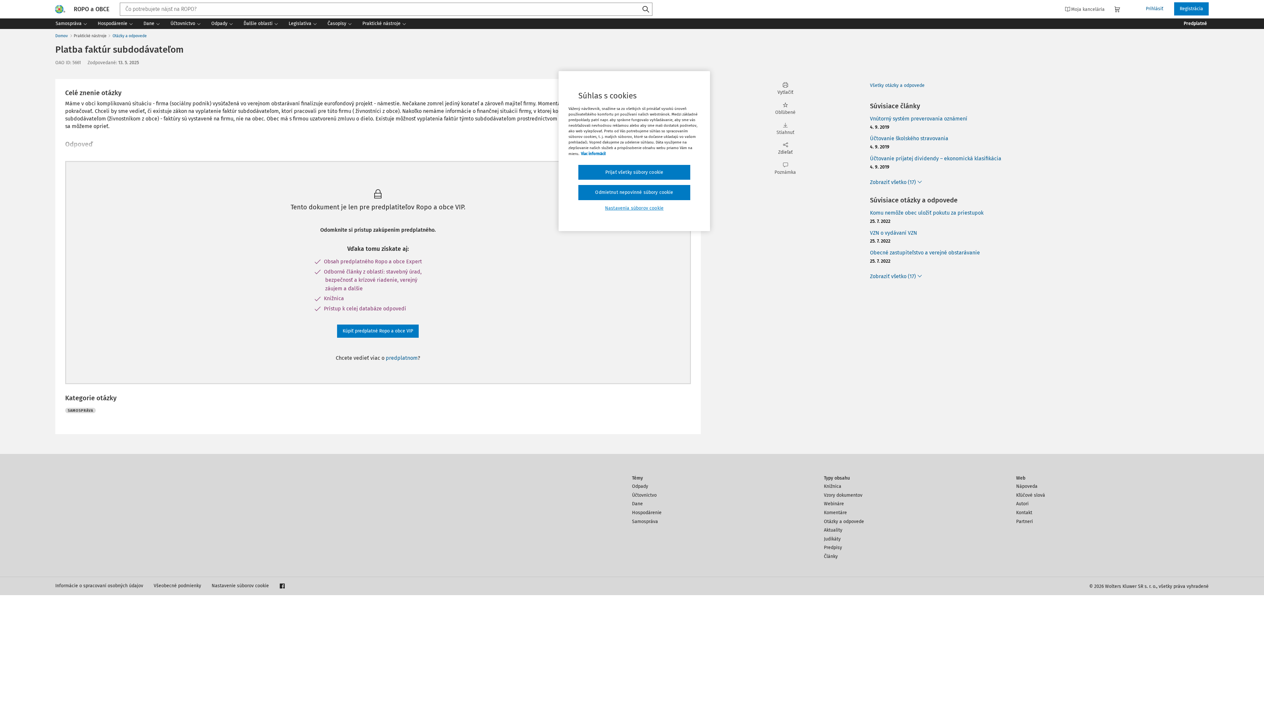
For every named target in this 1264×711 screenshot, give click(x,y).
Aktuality (833, 530)
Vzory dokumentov (843, 495)
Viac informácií (593, 153)
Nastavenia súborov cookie (634, 208)
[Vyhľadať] (646, 9)
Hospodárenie (647, 512)
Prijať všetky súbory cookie (634, 172)
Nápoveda (1027, 486)
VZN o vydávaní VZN (893, 233)
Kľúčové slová (1030, 495)
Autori (1022, 504)
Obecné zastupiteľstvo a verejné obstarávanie (925, 253)
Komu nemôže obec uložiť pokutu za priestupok (927, 213)
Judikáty (832, 539)
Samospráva (645, 521)
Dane (637, 504)
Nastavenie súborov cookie (240, 586)
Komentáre (835, 512)
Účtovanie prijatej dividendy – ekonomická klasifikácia (935, 158)
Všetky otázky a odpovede (897, 85)
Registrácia (1191, 9)
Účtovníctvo (644, 495)
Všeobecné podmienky (177, 586)
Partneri (1024, 521)
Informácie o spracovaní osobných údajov (99, 586)
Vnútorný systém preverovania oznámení (918, 119)
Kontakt (1024, 512)
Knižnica (832, 486)
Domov (61, 36)
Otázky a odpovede (130, 36)
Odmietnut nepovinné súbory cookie (634, 192)
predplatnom (402, 358)
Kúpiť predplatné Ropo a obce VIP (378, 331)
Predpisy (833, 547)
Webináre (834, 504)
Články (831, 556)
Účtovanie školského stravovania (909, 138)
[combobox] (386, 9)
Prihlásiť (1154, 9)
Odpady (640, 486)
